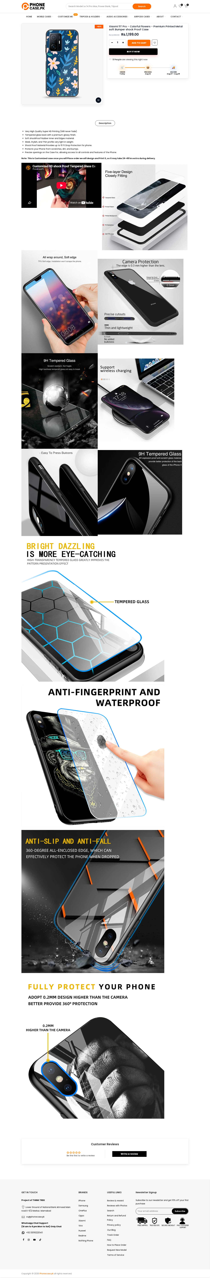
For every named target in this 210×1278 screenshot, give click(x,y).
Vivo (81, 1225)
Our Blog (111, 1230)
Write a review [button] (129, 1154)
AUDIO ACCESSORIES (117, 16)
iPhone (82, 1200)
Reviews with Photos (117, 1205)
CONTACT (176, 16)
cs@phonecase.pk (35, 1216)
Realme (82, 1235)
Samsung (83, 1205)
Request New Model (117, 1250)
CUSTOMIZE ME (67, 16)
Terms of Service (115, 1255)
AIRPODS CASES (142, 16)
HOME (29, 16)
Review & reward (115, 1200)
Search (142, 6)
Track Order (113, 1235)
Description (105, 123)
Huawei (82, 1230)
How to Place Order (116, 1245)
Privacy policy (114, 1224)
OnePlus (83, 1210)
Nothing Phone (86, 1240)
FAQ (109, 1240)
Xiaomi (82, 1220)
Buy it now (133, 51)
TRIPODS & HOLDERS (90, 16)
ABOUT (160, 16)
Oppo (81, 1215)
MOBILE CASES (44, 16)
